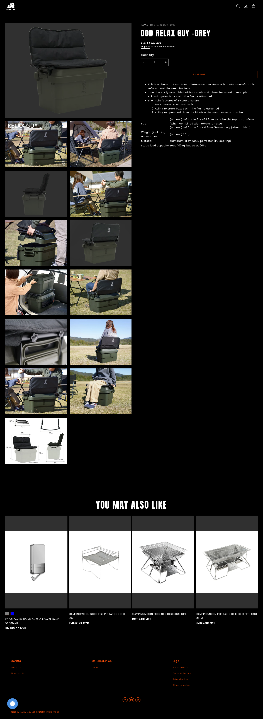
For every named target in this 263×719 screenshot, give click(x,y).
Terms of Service (182, 673)
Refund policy (180, 679)
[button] (238, 6)
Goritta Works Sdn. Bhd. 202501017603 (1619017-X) (38, 712)
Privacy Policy (180, 667)
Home (144, 24)
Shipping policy (181, 685)
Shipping (145, 47)
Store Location (19, 673)
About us (16, 667)
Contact (96, 667)
